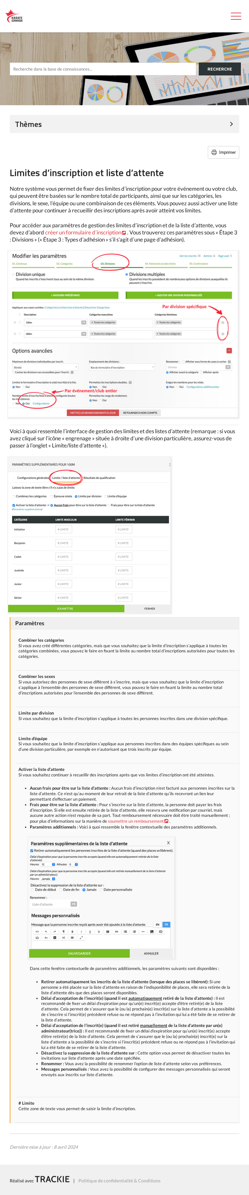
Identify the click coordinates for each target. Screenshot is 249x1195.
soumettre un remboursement (136, 821)
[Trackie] (52, 1180)
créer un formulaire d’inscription (83, 232)
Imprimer (227, 152)
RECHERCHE (220, 68)
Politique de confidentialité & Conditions (119, 1180)
